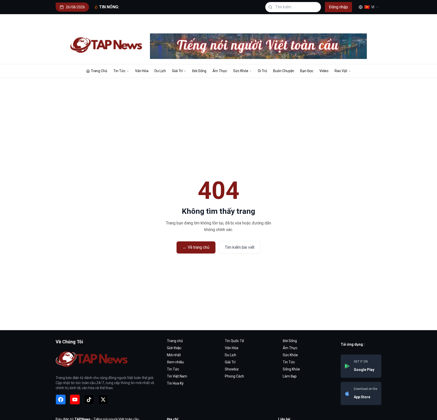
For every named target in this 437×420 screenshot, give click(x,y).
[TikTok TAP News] (89, 399)
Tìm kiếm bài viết (239, 247)
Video (324, 71)
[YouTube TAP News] (75, 399)
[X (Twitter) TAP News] (103, 399)
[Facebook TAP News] (61, 399)
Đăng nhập (338, 7)
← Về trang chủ (196, 247)
